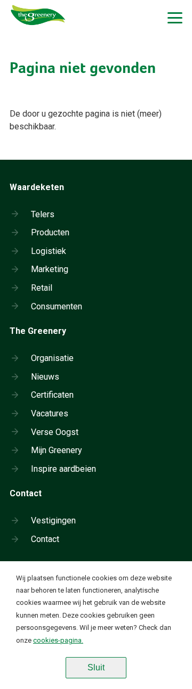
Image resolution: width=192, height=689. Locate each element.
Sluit (96, 667)
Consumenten (56, 306)
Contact (45, 539)
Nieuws (45, 377)
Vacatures (49, 413)
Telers (42, 214)
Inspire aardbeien (63, 469)
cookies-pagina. (58, 640)
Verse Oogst (54, 432)
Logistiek (48, 251)
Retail (41, 288)
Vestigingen (53, 520)
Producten (50, 232)
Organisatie (52, 358)
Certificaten (52, 395)
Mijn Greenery (56, 450)
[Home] (38, 34)
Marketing (49, 269)
